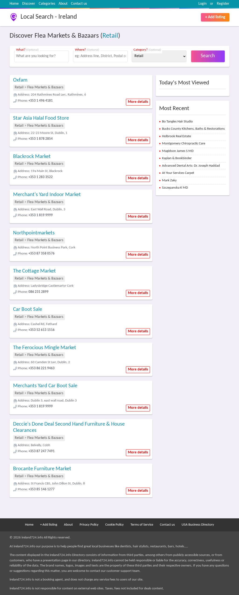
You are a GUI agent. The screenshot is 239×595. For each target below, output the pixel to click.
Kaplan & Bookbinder (177, 158)
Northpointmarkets (34, 233)
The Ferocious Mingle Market (44, 348)
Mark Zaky (169, 180)
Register (223, 4)
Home (14, 4)
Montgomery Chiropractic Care (183, 143)
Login (202, 4)
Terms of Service (141, 525)
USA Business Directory (198, 525)
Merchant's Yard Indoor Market (47, 194)
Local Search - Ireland (49, 17)
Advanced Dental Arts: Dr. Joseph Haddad (191, 166)
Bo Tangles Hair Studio (177, 121)
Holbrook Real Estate (176, 136)
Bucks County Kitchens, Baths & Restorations (193, 129)
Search (208, 56)
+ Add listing (215, 17)
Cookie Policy (114, 525)
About (63, 4)
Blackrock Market (32, 156)
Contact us (79, 4)
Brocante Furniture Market (42, 469)
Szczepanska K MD (175, 188)
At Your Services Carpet (178, 173)
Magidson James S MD (177, 151)
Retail (110, 35)
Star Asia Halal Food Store (41, 118)
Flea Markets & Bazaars (45, 87)
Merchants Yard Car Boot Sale (45, 386)
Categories (47, 4)
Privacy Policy (89, 525)
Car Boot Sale (27, 309)
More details (138, 102)
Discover (28, 4)
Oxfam (20, 80)
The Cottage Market (34, 271)
